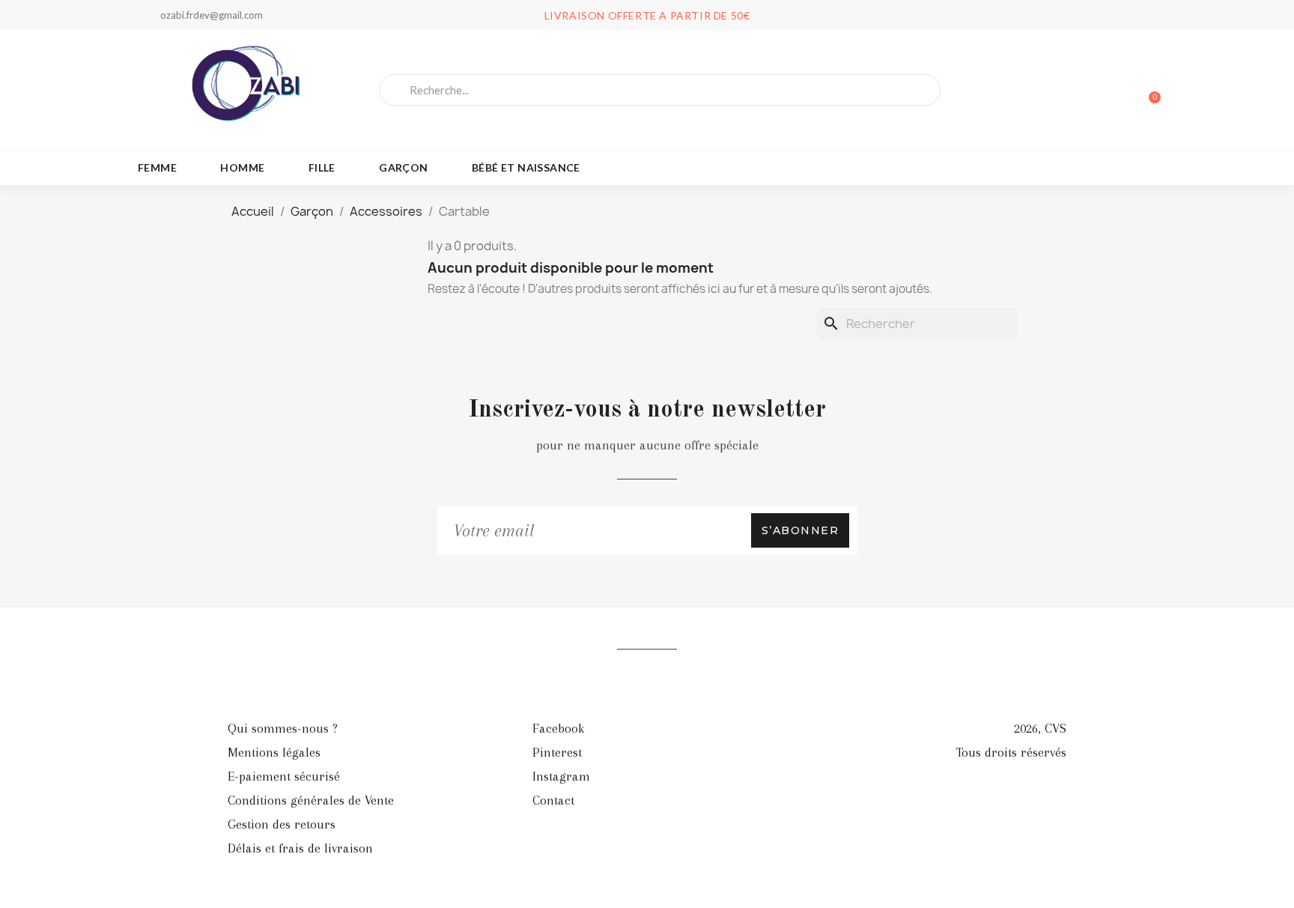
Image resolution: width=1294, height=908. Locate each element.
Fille (322, 167)
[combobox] (659, 90)
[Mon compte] (1096, 91)
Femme (157, 167)
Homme (242, 167)
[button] (1148, 90)
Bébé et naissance (526, 167)
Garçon (403, 167)
